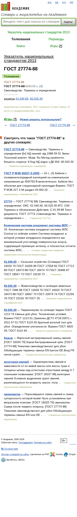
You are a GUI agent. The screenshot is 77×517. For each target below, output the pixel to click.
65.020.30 (36, 98)
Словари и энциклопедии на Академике (34, 15)
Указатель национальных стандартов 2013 (39, 32)
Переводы (56, 39)
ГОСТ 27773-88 (20, 125)
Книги (21, 46)
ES (64, 3)
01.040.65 (22, 98)
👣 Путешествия (9, 449)
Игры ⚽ (56, 46)
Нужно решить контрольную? (41, 119)
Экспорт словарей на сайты (15, 454)
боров (8, 337)
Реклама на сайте (43, 442)
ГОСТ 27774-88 (14, 149)
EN (49, 3)
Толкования (20, 39)
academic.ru (15, 6)
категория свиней (16, 361)
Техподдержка (25, 442)
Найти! (68, 21)
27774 (8, 201)
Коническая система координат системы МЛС (36, 225)
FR (71, 3)
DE (57, 3)
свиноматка (12, 394)
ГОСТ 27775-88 (60, 125)
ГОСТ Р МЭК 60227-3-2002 (21, 173)
